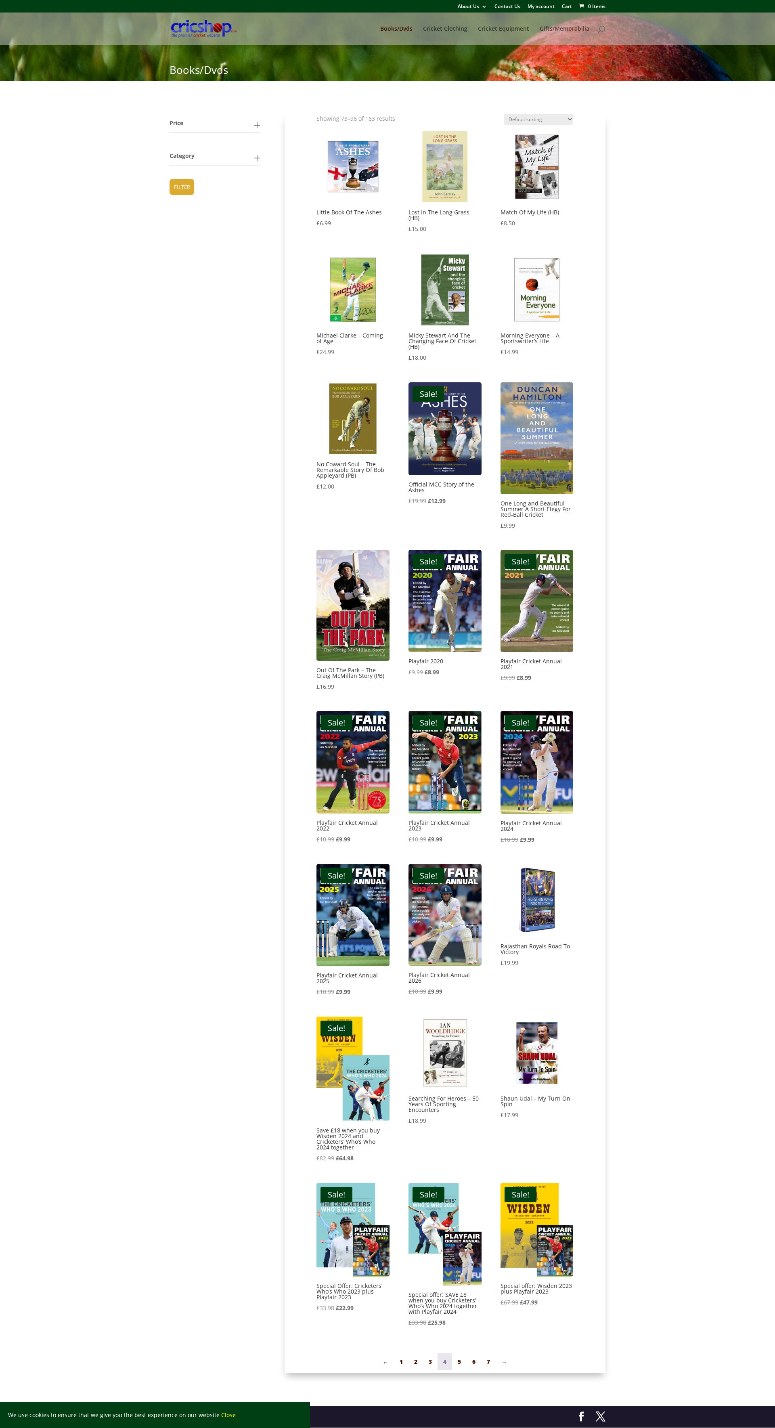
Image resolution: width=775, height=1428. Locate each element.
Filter (182, 187)
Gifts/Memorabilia (564, 29)
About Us (468, 7)
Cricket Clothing (445, 29)
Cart (567, 7)
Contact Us (507, 7)
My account (541, 7)
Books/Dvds (396, 29)
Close (228, 1415)
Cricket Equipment (503, 29)
